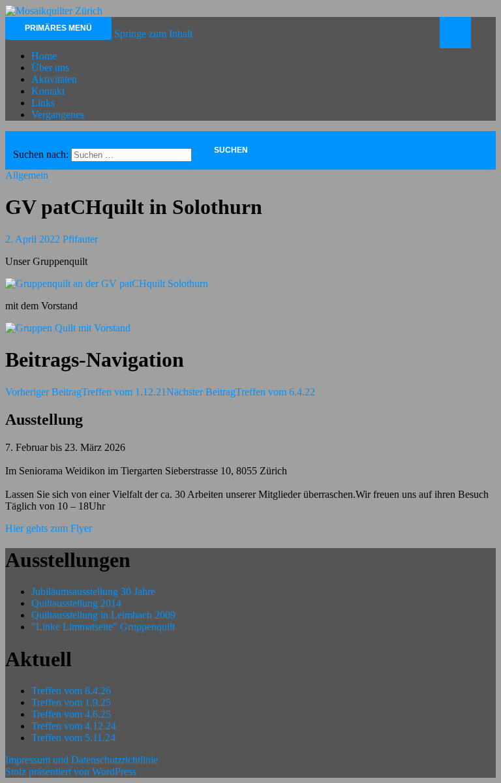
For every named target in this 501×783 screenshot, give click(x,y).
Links (43, 102)
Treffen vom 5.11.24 (73, 737)
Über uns (50, 67)
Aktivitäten (54, 79)
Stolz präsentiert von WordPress (70, 771)
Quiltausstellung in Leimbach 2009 (103, 615)
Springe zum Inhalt (153, 33)
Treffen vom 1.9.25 (71, 702)
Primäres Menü (58, 28)
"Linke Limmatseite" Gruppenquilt (103, 626)
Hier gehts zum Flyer (48, 528)
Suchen (455, 22)
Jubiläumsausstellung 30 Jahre (93, 591)
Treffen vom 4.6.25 (71, 714)
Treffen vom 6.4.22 (240, 391)
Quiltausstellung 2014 (76, 603)
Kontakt (48, 91)
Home (44, 55)
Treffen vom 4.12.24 (73, 725)
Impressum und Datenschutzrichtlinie (81, 759)
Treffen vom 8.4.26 (71, 690)
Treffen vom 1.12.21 (85, 391)
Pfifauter (80, 239)
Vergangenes (57, 114)
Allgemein (26, 175)
